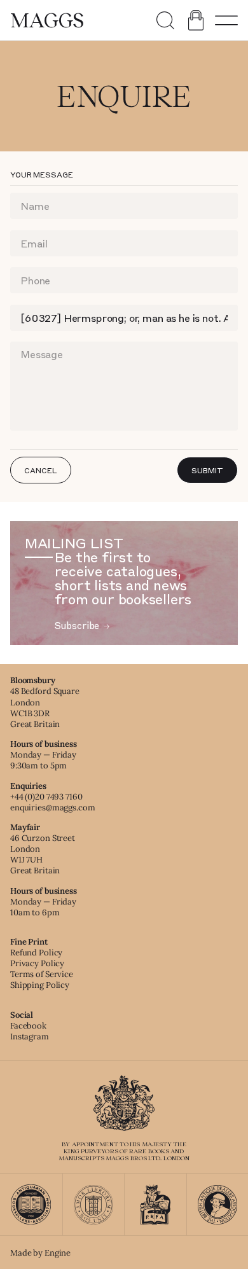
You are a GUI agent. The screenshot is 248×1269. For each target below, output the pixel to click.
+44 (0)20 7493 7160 (46, 796)
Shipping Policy (39, 985)
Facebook (28, 1025)
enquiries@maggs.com (52, 807)
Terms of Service (41, 974)
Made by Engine (40, 1252)
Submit (207, 470)
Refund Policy (36, 952)
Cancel (40, 470)
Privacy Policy (37, 963)
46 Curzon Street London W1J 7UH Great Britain (42, 854)
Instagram (29, 1036)
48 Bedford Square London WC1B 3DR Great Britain (44, 707)
